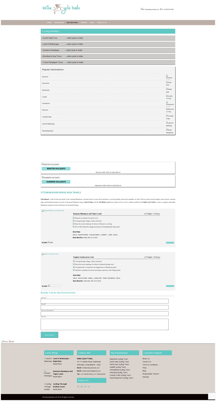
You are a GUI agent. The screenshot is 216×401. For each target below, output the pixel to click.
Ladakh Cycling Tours (118, 367)
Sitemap (146, 377)
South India (45, 83)
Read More (57, 364)
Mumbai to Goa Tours (52, 56)
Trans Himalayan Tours (53, 62)
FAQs (145, 368)
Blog (92, 22)
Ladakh (44, 97)
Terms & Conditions (150, 364)
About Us (146, 358)
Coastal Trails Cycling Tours (120, 375)
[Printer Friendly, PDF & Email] (8, 342)
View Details (170, 243)
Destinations (72, 22)
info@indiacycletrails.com (152, 9)
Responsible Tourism (151, 374)
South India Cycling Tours (119, 361)
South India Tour (50, 38)
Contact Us (102, 22)
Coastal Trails (47, 117)
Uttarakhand (46, 103)
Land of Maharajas (51, 44)
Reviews (84, 22)
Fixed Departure (47, 131)
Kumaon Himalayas (51, 50)
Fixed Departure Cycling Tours (121, 378)
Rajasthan (45, 76)
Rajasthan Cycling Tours (119, 359)
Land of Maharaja (48, 124)
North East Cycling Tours (119, 364)
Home (49, 22)
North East (45, 90)
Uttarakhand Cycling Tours (120, 370)
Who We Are (59, 22)
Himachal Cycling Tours (118, 372)
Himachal (45, 110)
